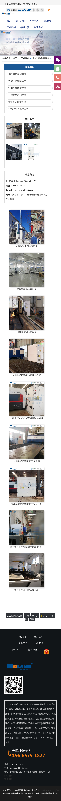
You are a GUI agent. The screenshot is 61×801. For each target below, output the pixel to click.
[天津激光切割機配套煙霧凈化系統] (26, 399)
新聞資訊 (47, 21)
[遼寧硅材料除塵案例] (26, 270)
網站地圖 (8, 775)
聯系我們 (38, 27)
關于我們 (20, 21)
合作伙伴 (16, 649)
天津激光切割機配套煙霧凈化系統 (26, 418)
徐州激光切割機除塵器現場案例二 (26, 546)
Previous (4, 41)
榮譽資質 (24, 27)
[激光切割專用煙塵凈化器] (26, 570)
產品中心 (34, 21)
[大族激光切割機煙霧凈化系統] (26, 356)
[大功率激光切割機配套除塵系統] (26, 484)
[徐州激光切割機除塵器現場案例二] (26, 527)
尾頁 (32, 618)
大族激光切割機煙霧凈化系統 (26, 375)
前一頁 (35, 615)
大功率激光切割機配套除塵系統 (26, 503)
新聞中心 (23, 642)
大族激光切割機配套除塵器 (26, 460)
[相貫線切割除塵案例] (26, 313)
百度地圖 (8, 779)
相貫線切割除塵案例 (27, 332)
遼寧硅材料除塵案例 (27, 289)
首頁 (9, 21)
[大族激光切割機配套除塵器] (26, 442)
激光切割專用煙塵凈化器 (26, 589)
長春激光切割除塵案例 (26, 246)
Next (57, 41)
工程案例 (11, 27)
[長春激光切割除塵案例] (26, 227)
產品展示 (38, 636)
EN (48, 9)
